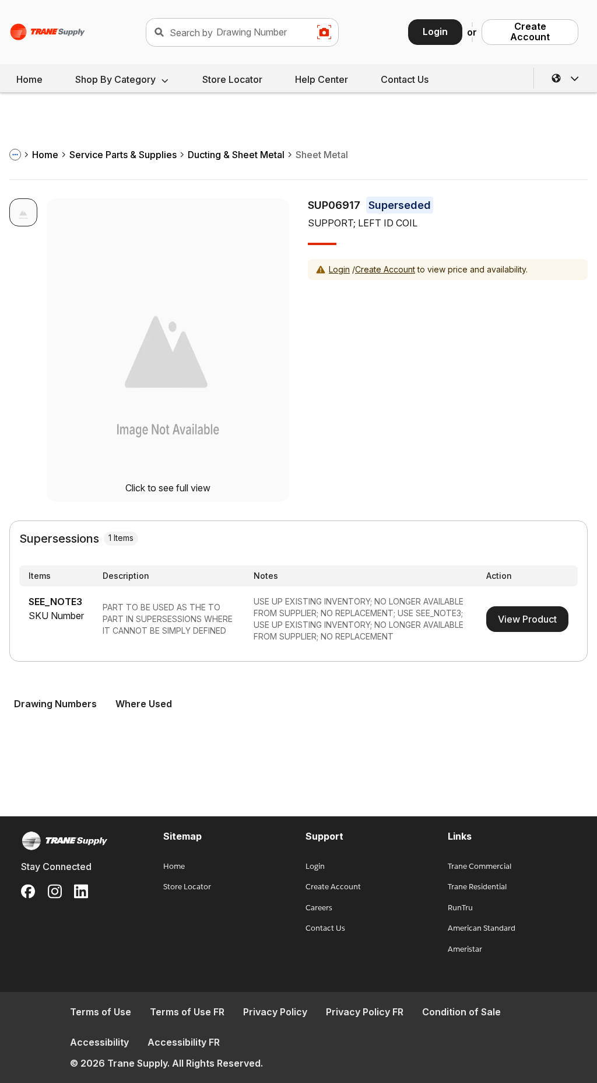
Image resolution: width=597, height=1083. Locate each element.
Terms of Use (100, 1012)
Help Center (321, 79)
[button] (565, 78)
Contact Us (405, 79)
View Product (527, 619)
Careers (318, 908)
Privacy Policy (275, 1012)
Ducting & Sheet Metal (236, 154)
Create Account (530, 31)
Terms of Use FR (187, 1012)
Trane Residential (477, 887)
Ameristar (465, 949)
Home (29, 79)
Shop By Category (115, 79)
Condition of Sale (461, 1012)
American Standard (481, 928)
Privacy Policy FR (364, 1012)
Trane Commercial (479, 866)
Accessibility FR (184, 1042)
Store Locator (232, 79)
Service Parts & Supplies (123, 154)
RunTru (460, 908)
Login (435, 31)
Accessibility (99, 1042)
